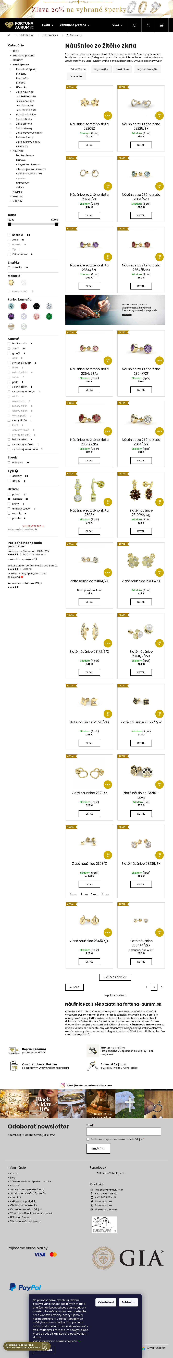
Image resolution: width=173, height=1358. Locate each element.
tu (78, 1341)
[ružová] (36, 316)
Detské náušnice (26, 114)
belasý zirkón (22, 439)
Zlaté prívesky (24, 128)
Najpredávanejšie (147, 69)
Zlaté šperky (21, 64)
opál (17, 358)
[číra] (49, 306)
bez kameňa (22, 343)
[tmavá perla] (23, 326)
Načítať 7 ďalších (115, 977)
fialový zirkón (22, 411)
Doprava (15, 1185)
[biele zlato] (23, 282)
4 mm (84, 894)
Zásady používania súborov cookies (31, 1213)
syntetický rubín (24, 363)
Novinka (17, 192)
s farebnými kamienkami (31, 169)
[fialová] (11, 316)
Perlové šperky (24, 137)
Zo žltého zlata (26, 96)
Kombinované (25, 105)
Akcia (16, 51)
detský (18, 481)
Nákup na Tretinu (20, 1217)
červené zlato (22, 291)
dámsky (20, 476)
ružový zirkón (22, 372)
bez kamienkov (25, 155)
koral (17, 425)
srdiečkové (22, 182)
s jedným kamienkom (29, 173)
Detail (89, 145)
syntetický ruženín (25, 444)
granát (18, 353)
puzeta (19, 518)
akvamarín (21, 401)
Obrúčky (18, 60)
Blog (12, 1177)
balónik (20, 499)
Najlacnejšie (101, 69)
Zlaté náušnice (25, 92)
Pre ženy (21, 73)
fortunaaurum (103, 1201)
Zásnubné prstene (23, 55)
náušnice (20, 462)
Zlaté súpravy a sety (28, 142)
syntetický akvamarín (27, 449)
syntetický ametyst (26, 391)
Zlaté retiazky (24, 119)
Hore (76, 987)
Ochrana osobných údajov (26, 1209)
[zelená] (49, 316)
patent (19, 494)
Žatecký (20, 267)
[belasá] (11, 306)
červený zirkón (23, 430)
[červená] (23, 306)
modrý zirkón (22, 406)
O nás (13, 1173)
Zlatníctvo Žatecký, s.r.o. (111, 1173)
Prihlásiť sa (98, 1148)
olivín (17, 396)
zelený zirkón (22, 386)
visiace (20, 187)
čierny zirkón (21, 420)
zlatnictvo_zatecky (106, 1209)
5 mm (94, 894)
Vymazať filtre (31, 526)
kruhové (21, 160)
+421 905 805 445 (105, 1197)
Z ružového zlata (26, 110)
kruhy (18, 503)
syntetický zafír (23, 434)
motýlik (19, 513)
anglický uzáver (23, 508)
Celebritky (22, 146)
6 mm (105, 894)
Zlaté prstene (24, 123)
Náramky (21, 87)
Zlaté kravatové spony (29, 132)
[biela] (11, 326)
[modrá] (23, 316)
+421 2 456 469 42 (106, 1193)
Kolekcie (17, 196)
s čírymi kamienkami (28, 164)
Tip (16, 249)
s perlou (21, 178)
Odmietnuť (106, 1302)
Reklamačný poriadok (22, 1201)
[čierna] (36, 306)
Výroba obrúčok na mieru (25, 1221)
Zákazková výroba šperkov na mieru (31, 1181)
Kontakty (15, 1197)
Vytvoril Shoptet (155, 1348)
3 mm (73, 894)
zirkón (19, 348)
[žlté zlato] (11, 282)
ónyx (17, 367)
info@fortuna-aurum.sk (109, 1189)
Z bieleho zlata (25, 101)
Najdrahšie (123, 69)
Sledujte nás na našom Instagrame (89, 1085)
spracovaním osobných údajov (124, 1139)
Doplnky (17, 201)
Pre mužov (22, 78)
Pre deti (20, 82)
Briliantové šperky (26, 69)
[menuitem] (47, 25)
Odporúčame (22, 254)
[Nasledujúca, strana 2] (154, 987)
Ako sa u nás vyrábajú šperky (27, 1189)
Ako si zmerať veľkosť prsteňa (28, 1193)
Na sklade (21, 235)
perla (17, 382)
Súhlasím (128, 1302)
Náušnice (18, 151)
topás (18, 377)
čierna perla (21, 415)
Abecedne (76, 76)
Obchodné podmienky (23, 1205)
